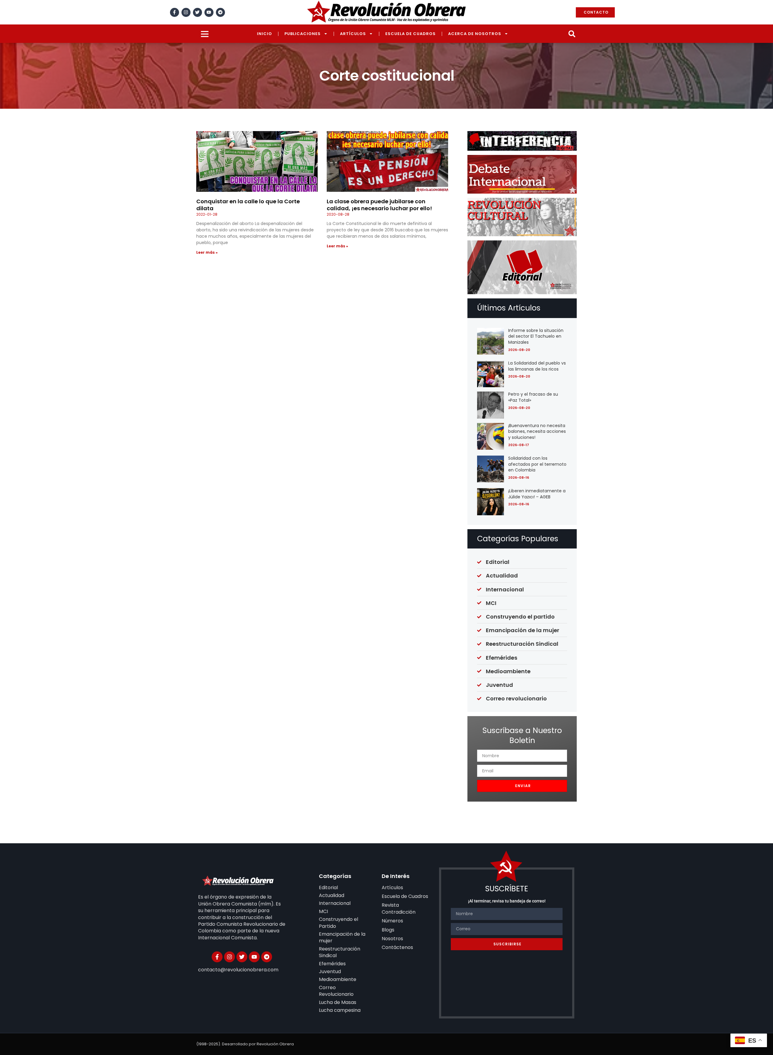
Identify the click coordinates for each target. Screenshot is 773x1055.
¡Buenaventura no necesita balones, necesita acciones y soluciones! (537, 431)
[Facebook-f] (174, 12)
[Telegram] (220, 12)
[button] (572, 34)
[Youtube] (208, 12)
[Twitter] (197, 12)
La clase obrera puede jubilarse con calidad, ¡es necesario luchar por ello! (379, 205)
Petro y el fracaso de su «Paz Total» (533, 397)
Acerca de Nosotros (474, 34)
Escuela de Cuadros (410, 34)
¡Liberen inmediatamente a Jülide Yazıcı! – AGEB (537, 494)
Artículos (353, 34)
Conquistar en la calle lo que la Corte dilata (248, 205)
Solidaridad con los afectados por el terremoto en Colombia (537, 464)
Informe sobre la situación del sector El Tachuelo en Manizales (535, 336)
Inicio (264, 34)
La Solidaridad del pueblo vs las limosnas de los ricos (537, 366)
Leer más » (207, 252)
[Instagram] (186, 12)
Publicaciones (302, 34)
